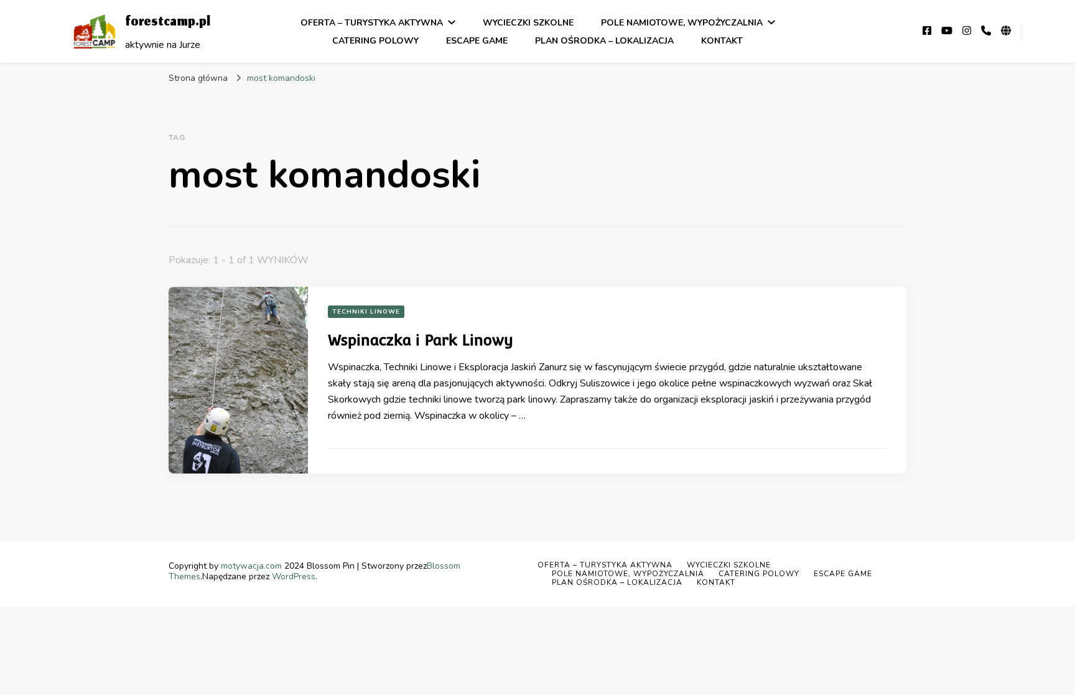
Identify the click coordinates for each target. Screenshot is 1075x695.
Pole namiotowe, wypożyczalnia (682, 23)
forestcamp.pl (167, 23)
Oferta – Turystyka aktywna (371, 23)
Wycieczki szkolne (528, 23)
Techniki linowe (366, 311)
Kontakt (722, 41)
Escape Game (477, 41)
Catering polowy (375, 41)
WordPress (293, 576)
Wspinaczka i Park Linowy (420, 340)
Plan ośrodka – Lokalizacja (604, 41)
